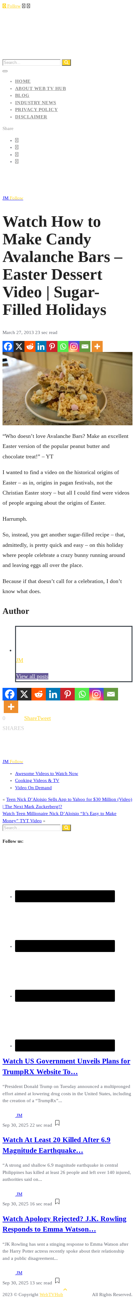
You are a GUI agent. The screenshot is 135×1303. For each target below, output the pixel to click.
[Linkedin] (40, 346)
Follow (13, 5)
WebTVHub (51, 1294)
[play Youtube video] (67, 388)
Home (23, 81)
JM (13, 198)
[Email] (84, 346)
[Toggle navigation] (5, 71)
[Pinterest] (51, 346)
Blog (22, 95)
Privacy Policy (36, 109)
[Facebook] (8, 346)
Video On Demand (33, 787)
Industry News (35, 102)
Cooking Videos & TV (37, 780)
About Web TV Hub (40, 88)
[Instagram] (73, 346)
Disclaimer (31, 116)
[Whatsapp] (62, 346)
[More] (97, 346)
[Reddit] (29, 346)
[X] (19, 346)
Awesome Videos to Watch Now (46, 773)
